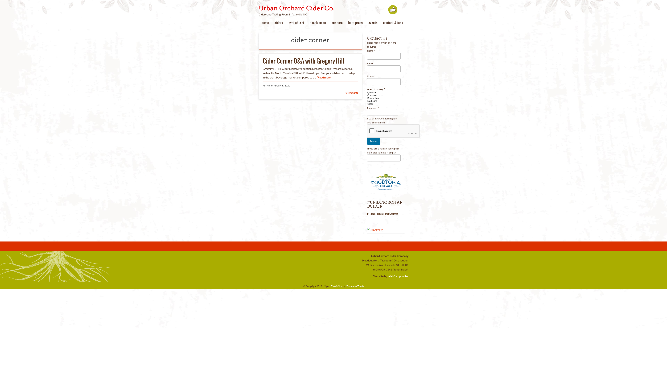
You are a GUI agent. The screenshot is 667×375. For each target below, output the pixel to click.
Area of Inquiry (376, 89)
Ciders (278, 22)
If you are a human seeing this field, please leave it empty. (383, 150)
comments (351, 92)
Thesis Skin (336, 286)
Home (265, 22)
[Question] (373, 92)
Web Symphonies (398, 276)
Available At (296, 22)
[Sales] (373, 103)
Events (373, 22)
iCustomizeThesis (355, 286)
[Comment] (373, 95)
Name (371, 50)
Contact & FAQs (393, 22)
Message (373, 107)
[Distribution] (373, 98)
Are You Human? (376, 122)
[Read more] (324, 77)
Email (370, 63)
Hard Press (355, 22)
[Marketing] (373, 101)
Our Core (337, 22)
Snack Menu (318, 22)
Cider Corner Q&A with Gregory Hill (303, 60)
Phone (370, 76)
